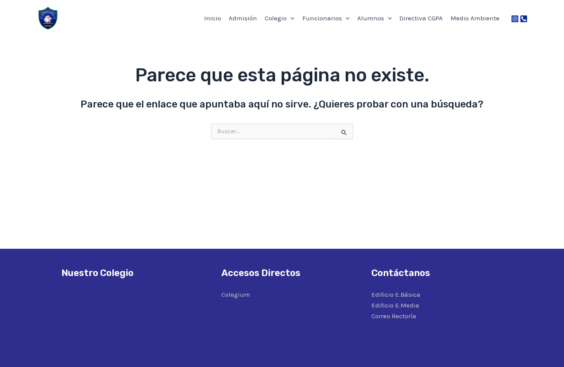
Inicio (212, 18)
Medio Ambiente (475, 18)
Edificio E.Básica (396, 294)
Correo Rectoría (393, 316)
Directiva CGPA (421, 18)
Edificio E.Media (395, 305)
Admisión (243, 18)
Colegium (235, 294)
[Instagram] (515, 19)
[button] (290, 18)
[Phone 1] (524, 19)
